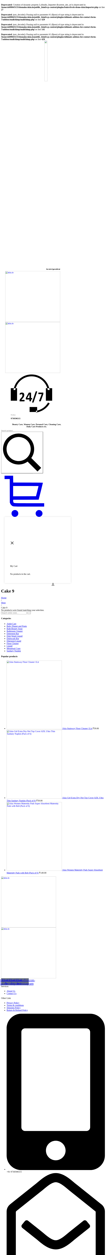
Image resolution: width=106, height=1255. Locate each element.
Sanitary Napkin (14, 651)
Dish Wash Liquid (14, 636)
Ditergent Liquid (14, 641)
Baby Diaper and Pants (17, 626)
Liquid (9, 646)
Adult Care (11, 624)
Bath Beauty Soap (14, 629)
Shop (3, 603)
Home (3, 598)
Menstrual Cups (13, 648)
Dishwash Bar (13, 638)
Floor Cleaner (13, 643)
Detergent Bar (13, 633)
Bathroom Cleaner (15, 631)
